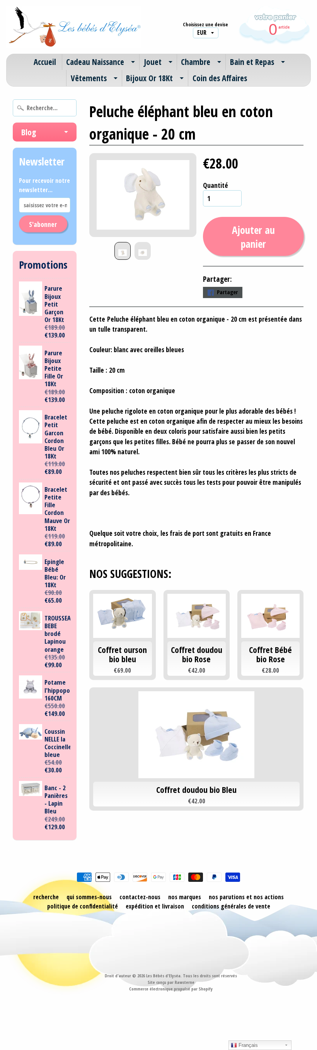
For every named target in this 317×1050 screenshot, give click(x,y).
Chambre (195, 61)
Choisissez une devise (205, 24)
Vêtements (89, 78)
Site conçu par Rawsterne (171, 982)
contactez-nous (139, 897)
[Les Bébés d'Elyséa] (73, 27)
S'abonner (43, 224)
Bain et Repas (252, 61)
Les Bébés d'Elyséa (163, 975)
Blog (28, 132)
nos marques (184, 897)
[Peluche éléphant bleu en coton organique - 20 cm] (122, 251)
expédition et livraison (155, 906)
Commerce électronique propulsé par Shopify (171, 989)
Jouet (153, 61)
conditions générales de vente (231, 906)
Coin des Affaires (220, 78)
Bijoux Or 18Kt (149, 78)
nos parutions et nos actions (246, 897)
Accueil (45, 61)
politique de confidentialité (82, 906)
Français (247, 1045)
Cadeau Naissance (95, 61)
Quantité (215, 185)
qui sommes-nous (89, 897)
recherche (46, 897)
